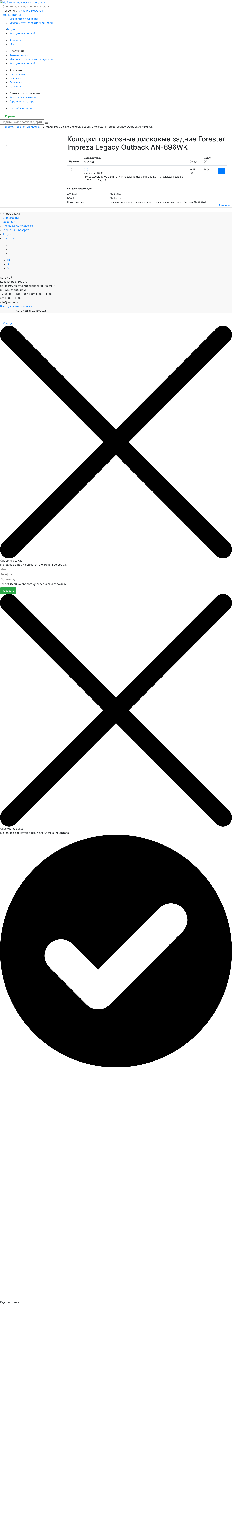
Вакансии (15, 82)
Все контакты (12, 14)
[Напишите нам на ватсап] (8, 268)
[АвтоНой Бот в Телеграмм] (7, 323)
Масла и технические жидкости (31, 23)
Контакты (15, 40)
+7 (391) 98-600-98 (30, 10)
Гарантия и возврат (22, 101)
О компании (17, 74)
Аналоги (224, 205)
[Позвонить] (1, 323)
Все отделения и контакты (18, 306)
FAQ (11, 44)
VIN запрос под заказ (23, 18)
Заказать (8, 590)
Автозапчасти (18, 55)
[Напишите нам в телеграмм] (8, 264)
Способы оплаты (20, 108)
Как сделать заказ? (22, 33)
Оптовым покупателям (18, 226)
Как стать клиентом (22, 97)
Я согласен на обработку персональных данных (34, 584)
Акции (12, 29)
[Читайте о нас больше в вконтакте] (8, 260)
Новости (15, 78)
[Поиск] (46, 123)
